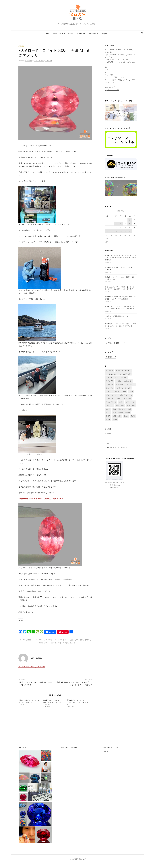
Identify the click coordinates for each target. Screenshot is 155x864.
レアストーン (130, 402)
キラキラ (49, 640)
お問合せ (104, 33)
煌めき (108, 409)
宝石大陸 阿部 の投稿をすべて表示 (31, 666)
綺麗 (41, 642)
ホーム (46, 33)
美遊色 (108, 416)
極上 (128, 406)
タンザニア (131, 385)
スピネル (119, 381)
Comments (48, 60)
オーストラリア (125, 374)
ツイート (106, 751)
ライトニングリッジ (124, 399)
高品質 (65, 642)
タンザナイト (120, 385)
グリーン (124, 377)
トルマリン (109, 388)
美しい (46, 642)
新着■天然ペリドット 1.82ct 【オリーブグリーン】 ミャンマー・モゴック (74, 683)
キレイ (116, 377)
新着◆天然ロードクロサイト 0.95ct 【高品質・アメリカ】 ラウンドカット (53, 702)
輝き (59, 642)
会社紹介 (92, 33)
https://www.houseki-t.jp (112, 90)
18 (111, 231)
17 (107, 231)
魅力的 (72, 642)
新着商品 (21, 46)
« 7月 (106, 242)
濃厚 (133, 406)
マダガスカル (110, 399)
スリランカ (109, 385)
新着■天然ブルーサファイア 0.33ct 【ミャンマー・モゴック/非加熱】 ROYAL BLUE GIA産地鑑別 (120, 257)
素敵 (81, 640)
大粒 (117, 406)
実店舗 (70, 33)
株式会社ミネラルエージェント (117, 447)
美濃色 (120, 413)
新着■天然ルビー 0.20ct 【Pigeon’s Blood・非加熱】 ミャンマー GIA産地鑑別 (120, 297)
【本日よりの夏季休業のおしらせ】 (117, 316)
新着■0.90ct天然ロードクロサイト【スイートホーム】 (28, 701)
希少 (122, 406)
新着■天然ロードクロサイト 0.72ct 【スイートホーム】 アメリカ (77, 702)
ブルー (131, 391)
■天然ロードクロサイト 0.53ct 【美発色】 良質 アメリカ (41, 498)
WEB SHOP (58, 33)
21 (125, 231)
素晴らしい (122, 409)
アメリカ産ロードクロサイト (33, 640)
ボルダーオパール (126, 395)
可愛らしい (73, 640)
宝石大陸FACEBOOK (69, 747)
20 (120, 231)
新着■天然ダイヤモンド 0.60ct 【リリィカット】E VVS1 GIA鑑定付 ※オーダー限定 (120, 288)
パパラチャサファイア (123, 388)
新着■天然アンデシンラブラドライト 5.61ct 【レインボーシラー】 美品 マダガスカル (120, 307)
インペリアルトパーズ (123, 370)
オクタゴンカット (112, 374)
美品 (114, 413)
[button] (29, 761)
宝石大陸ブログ (80, 859)
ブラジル (109, 391)
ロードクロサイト (61, 640)
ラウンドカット (111, 402)
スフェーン (128, 381)
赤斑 (114, 416)
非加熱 (126, 416)
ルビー (121, 402)
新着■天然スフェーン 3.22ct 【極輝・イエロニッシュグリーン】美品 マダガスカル (120, 325)
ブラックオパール (120, 391)
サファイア (109, 381)
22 (130, 231)
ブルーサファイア (112, 395)
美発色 (53, 642)
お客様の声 (81, 33)
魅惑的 (115, 420)
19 (116, 231)
